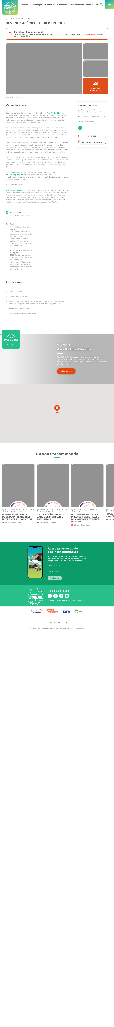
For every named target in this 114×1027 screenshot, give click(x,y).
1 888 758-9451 (58, 591)
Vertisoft (80, 628)
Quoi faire (9, 97)
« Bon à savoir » (90, 34)
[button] (57, 409)
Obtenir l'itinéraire (92, 142)
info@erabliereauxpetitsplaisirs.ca (93, 116)
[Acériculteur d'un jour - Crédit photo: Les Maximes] (44, 68)
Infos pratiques (63, 600)
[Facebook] (80, 129)
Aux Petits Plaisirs (55, 113)
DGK (71, 628)
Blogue (51, 600)
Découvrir (66, 371)
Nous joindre (79, 600)
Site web (92, 136)
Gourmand (21, 97)
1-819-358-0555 (87, 121)
